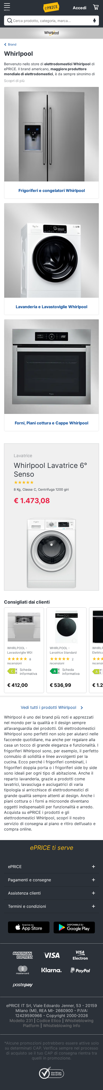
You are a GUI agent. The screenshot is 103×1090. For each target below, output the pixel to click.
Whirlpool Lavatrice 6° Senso (50, 469)
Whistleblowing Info (61, 1025)
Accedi (79, 7)
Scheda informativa (28, 672)
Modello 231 (21, 1020)
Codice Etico (48, 1020)
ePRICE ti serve (51, 847)
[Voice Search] (94, 21)
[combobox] (51, 20)
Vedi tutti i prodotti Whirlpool (48, 707)
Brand (12, 44)
